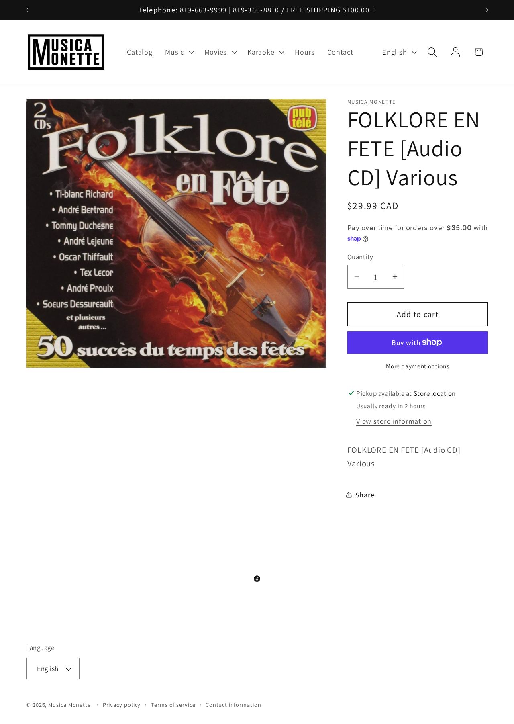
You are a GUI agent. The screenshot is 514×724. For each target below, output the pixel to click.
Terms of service (173, 704)
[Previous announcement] (27, 10)
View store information (394, 421)
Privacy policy (122, 704)
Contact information (233, 704)
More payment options (417, 366)
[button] (178, 52)
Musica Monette (69, 704)
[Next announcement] (487, 10)
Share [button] (365, 494)
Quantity (360, 256)
